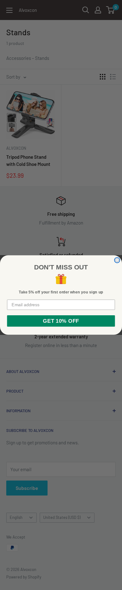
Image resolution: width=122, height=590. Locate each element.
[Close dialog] (117, 260)
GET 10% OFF (61, 321)
